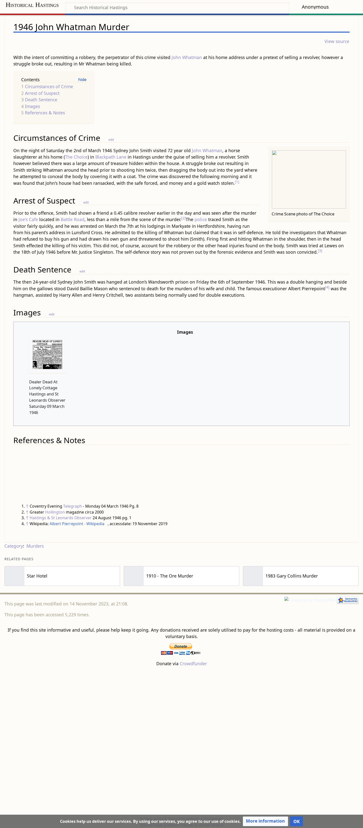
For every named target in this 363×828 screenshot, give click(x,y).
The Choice (76, 157)
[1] (237, 181)
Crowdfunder (193, 663)
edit (111, 139)
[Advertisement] (181, 741)
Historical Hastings (32, 4)
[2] (183, 218)
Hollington (55, 512)
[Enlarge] (343, 213)
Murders (35, 546)
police (201, 219)
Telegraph (72, 506)
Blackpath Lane (110, 157)
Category (13, 546)
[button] (265, 821)
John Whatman (187, 57)
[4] (327, 287)
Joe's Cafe (28, 219)
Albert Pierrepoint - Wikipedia (77, 523)
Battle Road (72, 219)
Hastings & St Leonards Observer (61, 517)
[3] (320, 250)
